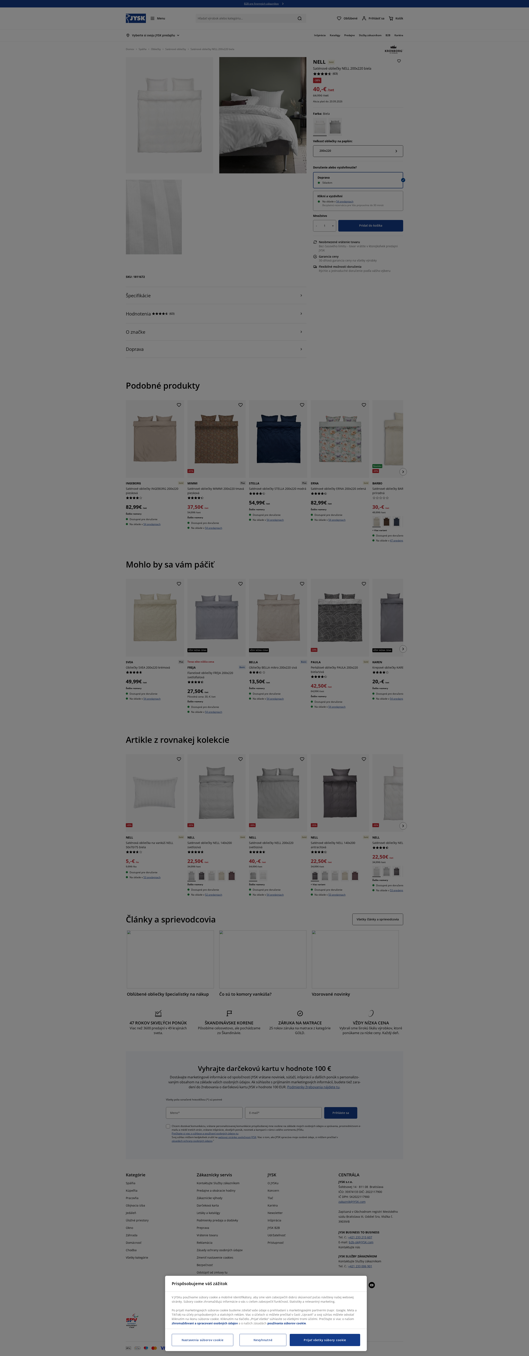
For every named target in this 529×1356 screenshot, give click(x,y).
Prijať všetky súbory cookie (325, 1340)
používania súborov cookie (286, 1323)
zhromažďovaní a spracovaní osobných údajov (205, 1323)
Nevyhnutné (263, 1340)
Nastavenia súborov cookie (203, 1340)
